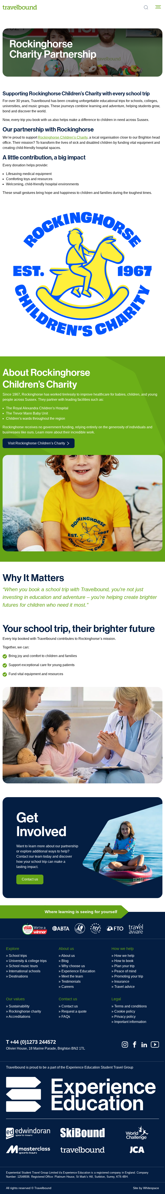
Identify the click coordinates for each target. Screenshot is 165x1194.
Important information (130, 1022)
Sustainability (19, 1006)
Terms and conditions (130, 1006)
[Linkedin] (144, 1044)
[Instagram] (125, 1044)
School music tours (23, 966)
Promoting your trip (128, 976)
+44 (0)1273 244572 (33, 1042)
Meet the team (72, 976)
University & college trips (28, 961)
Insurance (121, 981)
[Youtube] (155, 1044)
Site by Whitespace (146, 1188)
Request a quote (74, 1011)
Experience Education (78, 971)
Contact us (30, 879)
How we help (124, 955)
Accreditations (19, 1016)
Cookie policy (124, 1011)
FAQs (65, 1016)
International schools (24, 971)
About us (68, 955)
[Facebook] (134, 1044)
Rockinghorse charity (25, 1011)
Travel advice (124, 986)
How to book (123, 961)
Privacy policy (125, 1016)
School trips (18, 955)
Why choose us (73, 966)
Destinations (18, 976)
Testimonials (71, 981)
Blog (65, 961)
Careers (67, 986)
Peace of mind (125, 971)
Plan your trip (124, 966)
